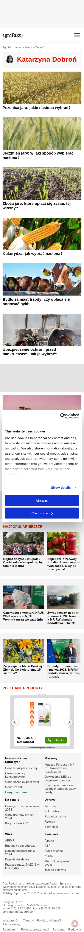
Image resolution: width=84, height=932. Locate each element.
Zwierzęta (52, 834)
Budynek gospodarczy (20, 845)
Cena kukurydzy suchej (21, 768)
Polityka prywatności (35, 929)
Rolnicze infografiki (49, 920)
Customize (39, 513)
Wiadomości (11, 920)
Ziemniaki (51, 826)
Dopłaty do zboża (17, 859)
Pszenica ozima (55, 816)
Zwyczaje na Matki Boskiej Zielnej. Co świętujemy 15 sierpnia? (22, 669)
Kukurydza (52, 811)
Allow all (42, 500)
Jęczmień (51, 806)
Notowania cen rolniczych (16, 760)
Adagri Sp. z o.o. (61, 883)
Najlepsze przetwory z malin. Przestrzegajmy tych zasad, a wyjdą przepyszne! (64, 564)
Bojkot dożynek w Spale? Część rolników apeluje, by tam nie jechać (23, 562)
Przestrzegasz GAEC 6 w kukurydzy (22, 866)
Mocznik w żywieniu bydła (58, 862)
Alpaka (49, 840)
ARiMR (10, 840)
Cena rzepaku (14, 787)
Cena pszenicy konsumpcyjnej (15, 774)
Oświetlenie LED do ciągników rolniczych (58, 778)
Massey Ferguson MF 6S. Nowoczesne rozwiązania (60, 768)
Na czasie (12, 799)
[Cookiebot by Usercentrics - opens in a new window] (60, 416)
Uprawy (50, 799)
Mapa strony (11, 924)
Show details (61, 487)
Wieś (8, 834)
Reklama (59, 929)
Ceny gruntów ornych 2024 (19, 816)
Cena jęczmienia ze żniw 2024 (22, 807)
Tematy (28, 920)
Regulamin (10, 929)
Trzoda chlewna (55, 869)
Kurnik (49, 856)
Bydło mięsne (54, 850)
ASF (47, 845)
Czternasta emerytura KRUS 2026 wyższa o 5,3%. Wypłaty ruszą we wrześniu (23, 616)
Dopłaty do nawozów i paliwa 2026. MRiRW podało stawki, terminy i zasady (64, 671)
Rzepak (50, 821)
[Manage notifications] (75, 923)
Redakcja (74, 929)
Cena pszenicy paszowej (22, 781)
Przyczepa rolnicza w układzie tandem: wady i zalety (61, 788)
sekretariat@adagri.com (19, 911)
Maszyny (51, 758)
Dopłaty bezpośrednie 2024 (20, 852)
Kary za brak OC (16, 823)
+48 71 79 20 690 (19, 908)
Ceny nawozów (16, 792)
